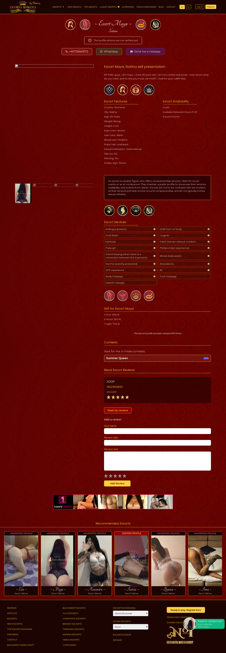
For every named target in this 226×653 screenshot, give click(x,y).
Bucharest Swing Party (20, 645)
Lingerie (164, 235)
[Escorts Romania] (23, 7)
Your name (110, 425)
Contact (171, 7)
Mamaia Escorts (72, 634)
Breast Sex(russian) (170, 255)
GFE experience (115, 270)
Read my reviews (118, 410)
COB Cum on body (171, 229)
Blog (161, 7)
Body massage (114, 276)
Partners (12, 634)
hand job (111, 241)
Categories (128, 7)
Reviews (11, 608)
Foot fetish (112, 235)
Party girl (111, 247)
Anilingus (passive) (116, 229)
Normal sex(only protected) (121, 263)
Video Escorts (71, 639)
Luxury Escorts (108, 7)
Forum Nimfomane (146, 7)
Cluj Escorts (70, 613)
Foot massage (168, 276)
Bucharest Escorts (74, 608)
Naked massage (115, 282)
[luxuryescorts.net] (113, 501)
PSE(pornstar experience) (174, 247)
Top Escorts (90, 7)
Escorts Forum (122, 634)
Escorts (56, 7)
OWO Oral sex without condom (178, 241)
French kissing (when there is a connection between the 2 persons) (126, 256)
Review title (111, 437)
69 (161, 270)
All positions (167, 263)
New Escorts (74, 7)
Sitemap (117, 640)
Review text (111, 449)
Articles (12, 613)
